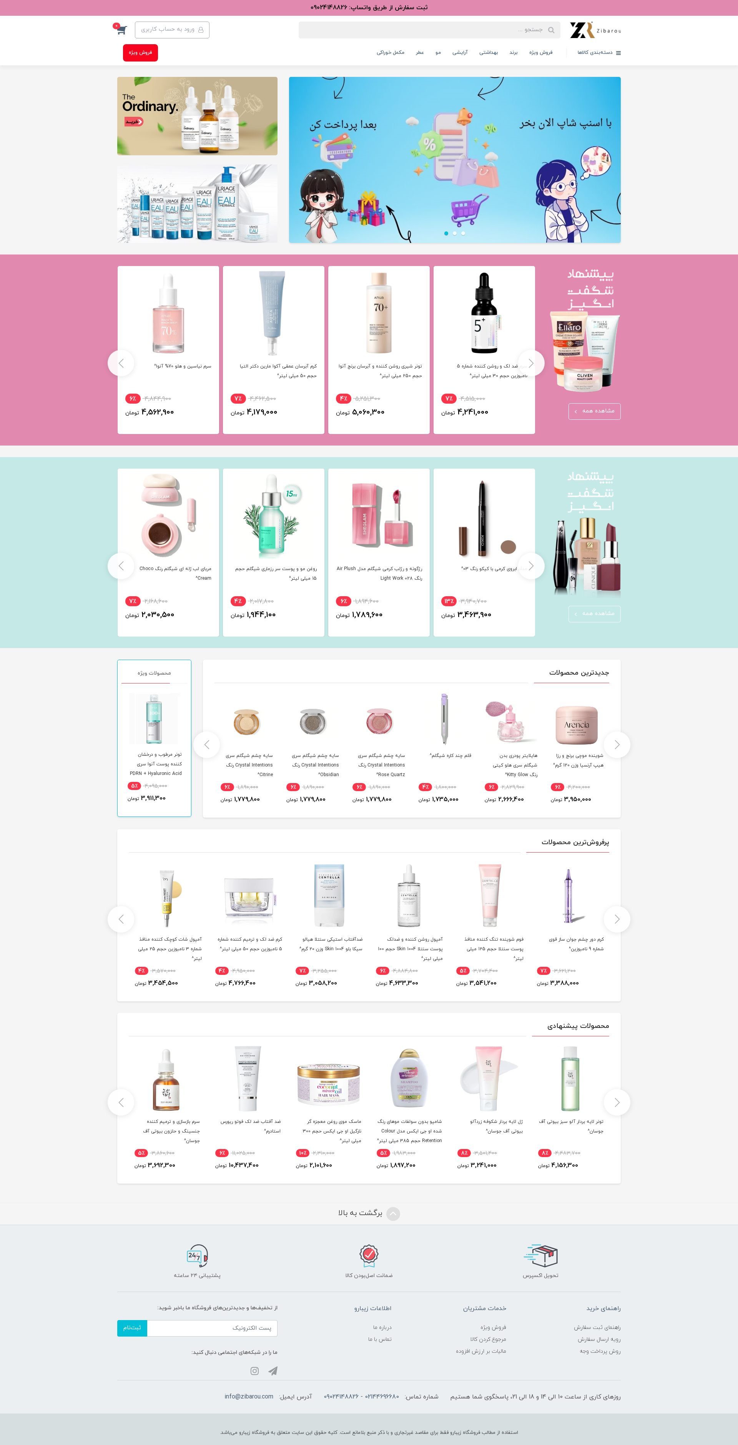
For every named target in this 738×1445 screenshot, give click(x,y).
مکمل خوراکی (390, 52)
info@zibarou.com (248, 1397)
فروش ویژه (541, 52)
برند (514, 52)
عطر (420, 52)
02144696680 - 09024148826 (361, 1397)
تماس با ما (380, 1339)
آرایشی (460, 52)
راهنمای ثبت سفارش (597, 1327)
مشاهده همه (597, 411)
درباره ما (382, 1327)
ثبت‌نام (132, 1328)
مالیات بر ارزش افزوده (481, 1351)
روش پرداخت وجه (600, 1351)
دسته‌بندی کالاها (596, 52)
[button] (126, 30)
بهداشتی (488, 52)
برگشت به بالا (361, 1213)
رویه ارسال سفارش (599, 1339)
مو (438, 52)
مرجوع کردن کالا (488, 1339)
